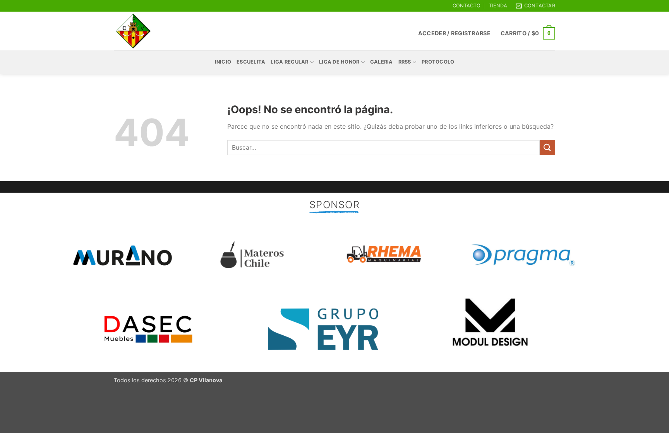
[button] (454, 33)
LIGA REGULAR (289, 62)
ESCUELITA (251, 62)
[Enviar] (547, 147)
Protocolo (438, 62)
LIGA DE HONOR (339, 62)
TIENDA (498, 6)
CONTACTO (466, 6)
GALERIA (381, 62)
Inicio (223, 62)
